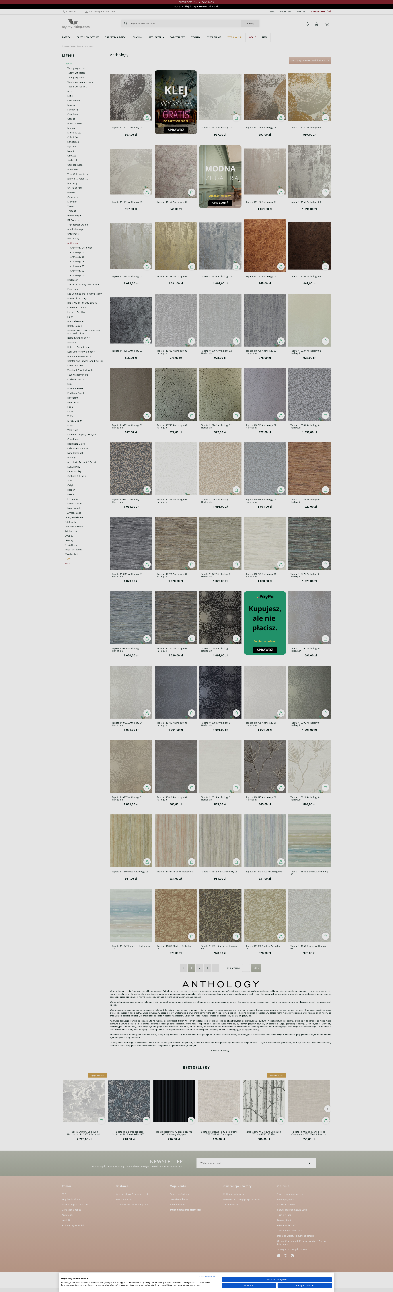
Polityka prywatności (208, 1276)
